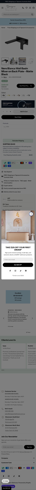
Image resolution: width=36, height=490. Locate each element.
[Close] (31, 214)
